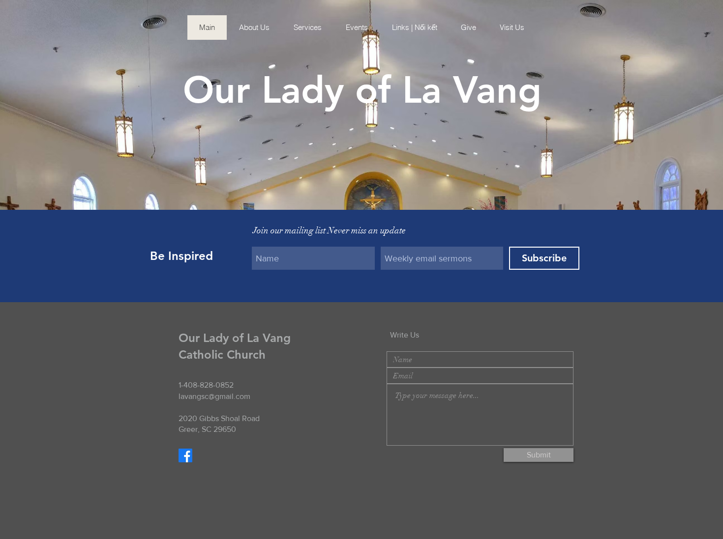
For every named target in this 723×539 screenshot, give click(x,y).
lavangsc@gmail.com (214, 396)
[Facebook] (185, 455)
